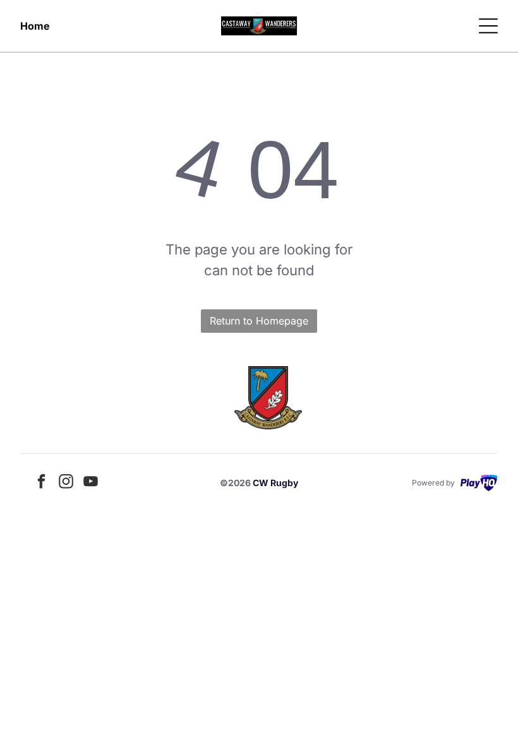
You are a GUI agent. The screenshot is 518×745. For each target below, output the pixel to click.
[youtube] (91, 482)
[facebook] (41, 482)
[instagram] (66, 482)
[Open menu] (488, 25)
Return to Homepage (259, 320)
